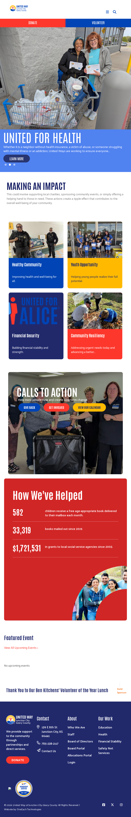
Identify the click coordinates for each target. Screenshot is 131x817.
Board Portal (76, 748)
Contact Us (49, 750)
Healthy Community (27, 264)
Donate (32, 22)
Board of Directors (80, 741)
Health (102, 734)
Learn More (17, 158)
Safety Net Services (105, 750)
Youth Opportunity (84, 264)
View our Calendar (89, 407)
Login (71, 762)
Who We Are (76, 727)
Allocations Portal (80, 755)
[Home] (20, 8)
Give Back (29, 407)
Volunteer (98, 22)
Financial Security (25, 335)
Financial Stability (109, 741)
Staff (71, 734)
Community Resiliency (88, 335)
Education (105, 727)
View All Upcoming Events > (21, 647)
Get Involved (56, 407)
